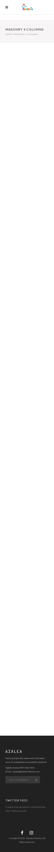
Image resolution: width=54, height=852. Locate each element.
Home (8, 34)
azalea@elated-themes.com (26, 771)
